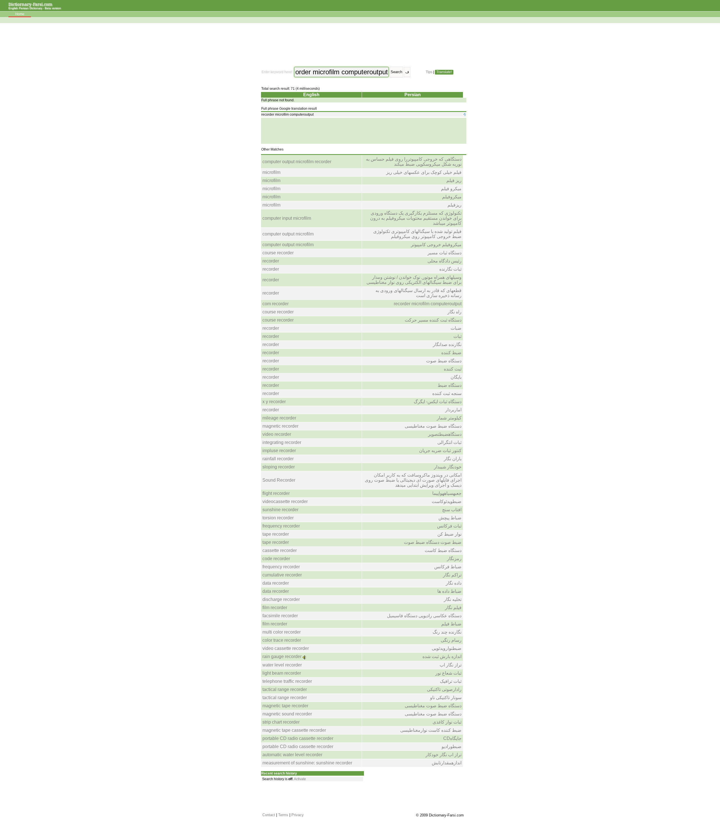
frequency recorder (281, 526)
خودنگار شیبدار (448, 466)
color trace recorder (281, 640)
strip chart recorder (281, 722)
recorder (270, 261)
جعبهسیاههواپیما (447, 493)
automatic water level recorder (292, 754)
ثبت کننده (453, 369)
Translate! (444, 72)
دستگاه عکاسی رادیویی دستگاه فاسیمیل (424, 615)
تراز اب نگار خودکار (444, 754)
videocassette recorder (285, 501)
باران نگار (453, 458)
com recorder (275, 303)
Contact (268, 815)
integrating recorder (281, 442)
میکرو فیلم (451, 188)
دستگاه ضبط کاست (443, 550)
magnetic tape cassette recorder (294, 730)
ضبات (456, 328)
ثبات (457, 336)
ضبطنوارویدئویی (447, 648)
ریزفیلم (454, 205)
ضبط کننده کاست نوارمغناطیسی (431, 730)
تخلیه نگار (453, 599)
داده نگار (454, 583)
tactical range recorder (284, 689)
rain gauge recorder (282, 656)
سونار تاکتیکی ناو (446, 697)
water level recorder (282, 665)
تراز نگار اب (451, 665)
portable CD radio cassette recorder (297, 738)
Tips (429, 72)
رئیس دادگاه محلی (445, 261)
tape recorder (275, 534)
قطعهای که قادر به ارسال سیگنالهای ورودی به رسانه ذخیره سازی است (418, 293)
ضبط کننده (451, 352)
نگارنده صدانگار (447, 344)
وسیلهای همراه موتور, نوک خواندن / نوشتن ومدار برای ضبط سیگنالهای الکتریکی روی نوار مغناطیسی (414, 280)
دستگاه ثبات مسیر (445, 252)
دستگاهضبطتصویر (445, 434)
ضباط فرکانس (448, 566)
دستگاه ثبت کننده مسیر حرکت (433, 320)
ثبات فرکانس (449, 526)
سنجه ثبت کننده (447, 393)
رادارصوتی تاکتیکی (444, 689)
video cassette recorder (285, 648)
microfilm (271, 172)
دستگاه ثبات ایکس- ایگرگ (438, 401)
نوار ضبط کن (449, 534)
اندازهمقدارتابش (447, 762)
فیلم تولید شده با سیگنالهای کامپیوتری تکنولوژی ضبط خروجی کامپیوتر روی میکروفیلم (417, 234)
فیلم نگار (453, 607)
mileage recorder (279, 418)
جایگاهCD (452, 738)
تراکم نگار (452, 575)
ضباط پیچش (450, 517)
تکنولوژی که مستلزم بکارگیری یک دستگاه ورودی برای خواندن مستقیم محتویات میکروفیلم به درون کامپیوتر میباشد (416, 218)
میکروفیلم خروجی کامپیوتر (436, 244)
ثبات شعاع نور (448, 673)
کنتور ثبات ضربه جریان (440, 450)
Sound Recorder (278, 480)
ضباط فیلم (451, 623)
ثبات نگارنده (450, 269)
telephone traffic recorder (287, 681)
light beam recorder (281, 673)
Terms (283, 815)
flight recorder (276, 493)
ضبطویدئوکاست (447, 501)
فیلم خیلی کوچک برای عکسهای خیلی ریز (424, 172)
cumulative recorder (282, 575)
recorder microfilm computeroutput (428, 303)
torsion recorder (278, 517)
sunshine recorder (280, 509)
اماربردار (453, 409)
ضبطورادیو (452, 746)
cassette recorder (279, 550)
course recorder (278, 252)
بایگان (456, 377)
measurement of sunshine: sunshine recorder (307, 762)
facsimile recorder (280, 615)
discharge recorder (281, 599)
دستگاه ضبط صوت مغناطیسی (433, 426)
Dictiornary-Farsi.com (30, 4)
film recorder (274, 607)
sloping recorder (278, 466)
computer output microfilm (288, 234)
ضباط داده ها (449, 591)
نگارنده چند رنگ (447, 632)
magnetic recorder (280, 426)
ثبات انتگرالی (449, 442)
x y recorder (274, 401)
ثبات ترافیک (451, 681)
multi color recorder (281, 632)
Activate (300, 779)
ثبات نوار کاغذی (447, 722)
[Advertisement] (363, 45)
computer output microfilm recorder (296, 161)
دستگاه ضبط (450, 385)
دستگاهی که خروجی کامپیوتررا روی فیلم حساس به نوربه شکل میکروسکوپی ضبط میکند (414, 162)
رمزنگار (454, 558)
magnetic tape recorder (285, 705)
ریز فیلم (454, 180)
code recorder (276, 558)
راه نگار (454, 311)
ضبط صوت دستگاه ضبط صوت (433, 542)
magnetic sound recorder (287, 713)
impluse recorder (279, 450)
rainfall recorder (278, 458)
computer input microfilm (286, 218)
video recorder (276, 434)
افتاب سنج (452, 509)
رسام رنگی (451, 640)
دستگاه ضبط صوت (444, 360)
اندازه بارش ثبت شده (442, 656)
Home (19, 14)
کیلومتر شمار (449, 418)
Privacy (297, 815)
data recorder (275, 583)
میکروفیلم (452, 196)
